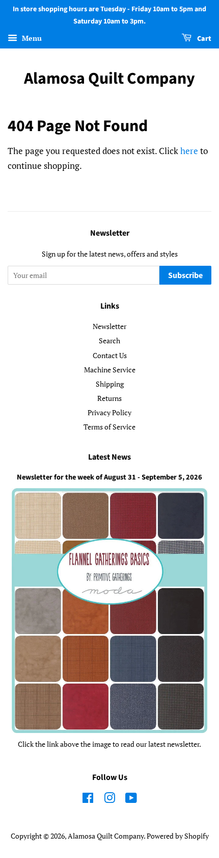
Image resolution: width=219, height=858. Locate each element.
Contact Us (110, 355)
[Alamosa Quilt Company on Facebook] (88, 799)
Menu (31, 38)
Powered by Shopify (178, 836)
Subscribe (185, 275)
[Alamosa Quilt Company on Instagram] (109, 799)
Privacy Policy (109, 412)
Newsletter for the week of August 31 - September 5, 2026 (109, 477)
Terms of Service (109, 427)
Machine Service (109, 369)
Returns (109, 398)
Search (109, 340)
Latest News (109, 457)
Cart (203, 39)
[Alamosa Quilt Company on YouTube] (131, 799)
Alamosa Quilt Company (109, 78)
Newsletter (109, 326)
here (189, 151)
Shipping (110, 384)
